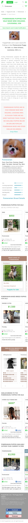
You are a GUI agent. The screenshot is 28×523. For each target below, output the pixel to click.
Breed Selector (13, 502)
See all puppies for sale (10, 207)
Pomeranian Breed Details (14, 198)
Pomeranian (21, 11)
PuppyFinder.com (6, 495)
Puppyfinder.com (5, 498)
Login (16, 2)
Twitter (15, 513)
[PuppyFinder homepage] (2, 2)
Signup (10, 2)
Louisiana (3, 14)
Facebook (15, 510)
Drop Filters (14, 132)
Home (2, 11)
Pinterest (15, 516)
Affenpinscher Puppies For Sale (10, 368)
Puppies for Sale (11, 11)
